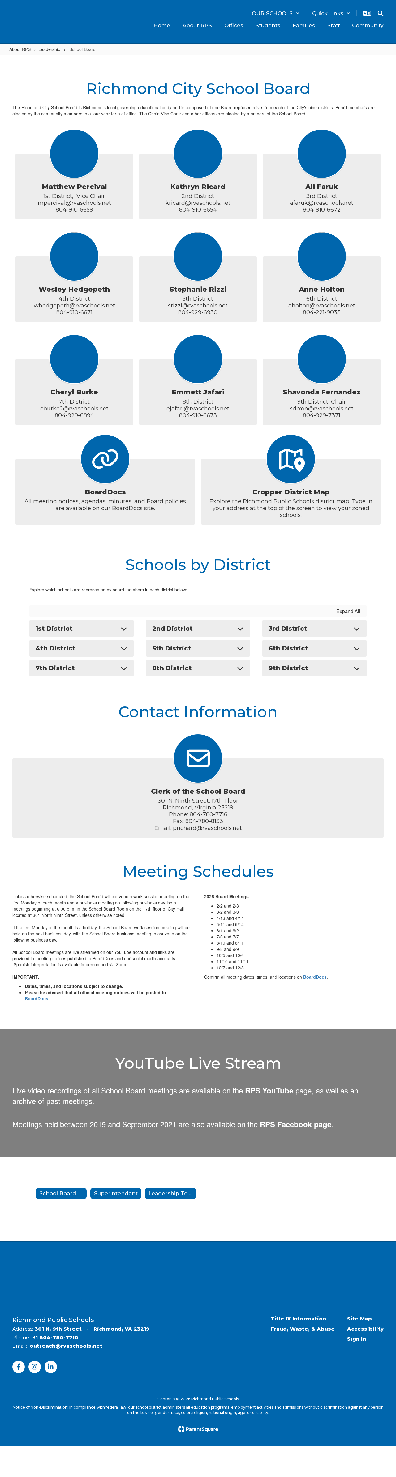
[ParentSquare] (198, 1429)
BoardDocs (36, 998)
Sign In (356, 1339)
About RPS (20, 49)
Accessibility (365, 1329)
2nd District (172, 628)
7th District (55, 668)
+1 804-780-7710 (55, 1338)
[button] (275, 13)
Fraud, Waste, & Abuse (303, 1329)
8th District (172, 668)
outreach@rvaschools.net (66, 1346)
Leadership (49, 49)
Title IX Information (298, 1319)
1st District (54, 628)
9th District (288, 668)
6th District (288, 648)
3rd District (288, 628)
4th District (55, 648)
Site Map (359, 1319)
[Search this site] (380, 13)
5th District (171, 648)
